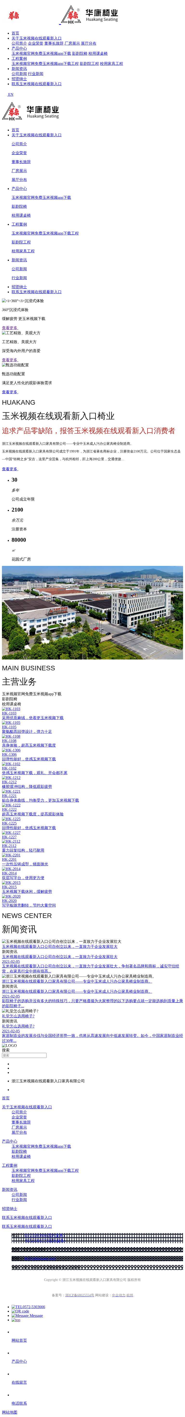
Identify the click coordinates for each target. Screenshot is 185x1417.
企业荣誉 (35, 43)
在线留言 (19, 1382)
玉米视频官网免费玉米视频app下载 (41, 53)
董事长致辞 (54, 43)
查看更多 (10, 328)
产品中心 (19, 48)
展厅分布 (88, 43)
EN (10, 94)
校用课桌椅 (98, 53)
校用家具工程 (111, 64)
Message (36, 1315)
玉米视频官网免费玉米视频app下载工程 (45, 64)
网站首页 (19, 1340)
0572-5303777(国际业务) (45, 1240)
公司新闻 (19, 74)
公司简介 (19, 43)
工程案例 (19, 58)
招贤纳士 (19, 79)
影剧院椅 (79, 53)
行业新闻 (35, 74)
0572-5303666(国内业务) (44, 1235)
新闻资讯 (19, 69)
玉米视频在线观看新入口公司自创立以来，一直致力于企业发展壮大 (60, 947)
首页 (15, 33)
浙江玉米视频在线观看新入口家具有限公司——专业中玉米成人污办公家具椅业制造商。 (77, 981)
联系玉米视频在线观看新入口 (37, 84)
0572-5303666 (34, 1307)
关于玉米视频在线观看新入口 (37, 38)
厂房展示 (72, 43)
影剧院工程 (89, 64)
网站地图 (9, 1412)
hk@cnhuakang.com (40, 1258)
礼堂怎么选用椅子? (18, 1016)
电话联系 (19, 1403)
